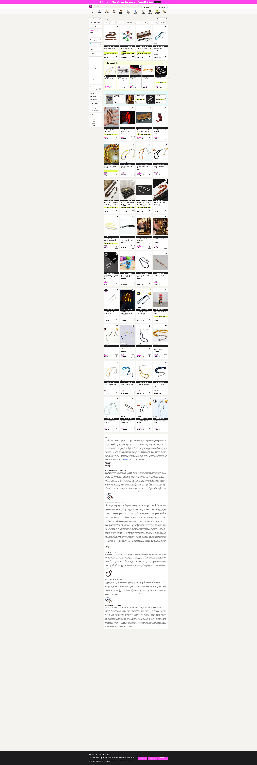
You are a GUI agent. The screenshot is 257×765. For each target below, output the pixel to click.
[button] (110, 44)
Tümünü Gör (163, 93)
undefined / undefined (96, 22)
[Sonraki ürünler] (167, 76)
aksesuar (126, 459)
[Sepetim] (155, 6)
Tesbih (109, 15)
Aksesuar (104, 15)
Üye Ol (162, 7)
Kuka (113, 22)
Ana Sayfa (91, 15)
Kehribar (107, 22)
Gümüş (145, 22)
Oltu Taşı (138, 22)
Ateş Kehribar (120, 22)
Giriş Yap (166, 7)
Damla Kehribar (153, 22)
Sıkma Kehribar (130, 22)
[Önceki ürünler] (104, 76)
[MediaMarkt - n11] (128, 2)
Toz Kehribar (163, 22)
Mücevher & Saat (97, 15)
